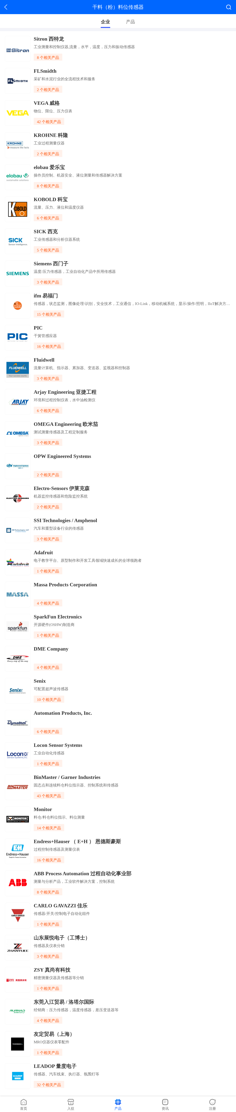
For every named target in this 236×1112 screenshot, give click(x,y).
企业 (105, 21)
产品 (130, 21)
